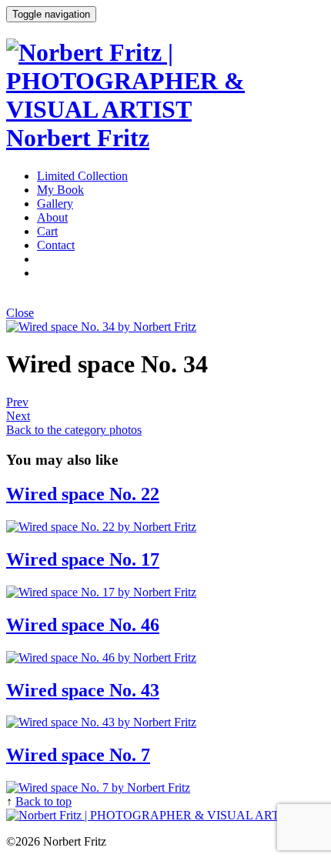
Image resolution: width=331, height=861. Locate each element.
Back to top (43, 801)
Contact (56, 245)
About (52, 217)
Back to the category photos (74, 429)
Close (20, 312)
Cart (47, 231)
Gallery (55, 203)
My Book (60, 189)
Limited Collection (82, 175)
